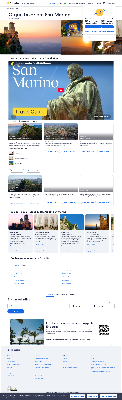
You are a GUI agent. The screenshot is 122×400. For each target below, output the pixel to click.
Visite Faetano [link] (18, 277)
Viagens (98, 3)
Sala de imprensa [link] (11, 370)
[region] (61, 396)
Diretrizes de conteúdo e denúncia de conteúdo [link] (74, 370)
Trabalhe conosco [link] (11, 361)
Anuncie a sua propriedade (77, 3)
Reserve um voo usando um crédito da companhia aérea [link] (102, 367)
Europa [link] (9, 8)
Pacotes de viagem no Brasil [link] (42, 367)
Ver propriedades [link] (14, 251)
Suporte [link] (92, 358)
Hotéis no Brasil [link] (39, 361)
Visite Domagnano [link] (67, 273)
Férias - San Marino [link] (19, 283)
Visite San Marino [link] (66, 283)
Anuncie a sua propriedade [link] (14, 364)
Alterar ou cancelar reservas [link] (97, 361)
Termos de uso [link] (66, 364)
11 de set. (77, 307)
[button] (61, 258)
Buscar (16, 311)
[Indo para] (38, 306)
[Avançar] (113, 233)
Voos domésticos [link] (39, 370)
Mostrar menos (14, 246)
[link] (99, 38)
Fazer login (111, 3)
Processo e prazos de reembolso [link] (98, 364)
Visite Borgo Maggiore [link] (68, 270)
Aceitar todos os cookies (108, 396)
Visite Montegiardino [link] (20, 280)
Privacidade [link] (66, 361)
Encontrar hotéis (33, 171)
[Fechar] (119, 396)
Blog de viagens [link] (39, 378)
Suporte (90, 3)
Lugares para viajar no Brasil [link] (41, 358)
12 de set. (100, 307)
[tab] (17, 265)
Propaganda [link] (10, 373)
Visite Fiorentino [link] (66, 277)
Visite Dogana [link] (18, 273)
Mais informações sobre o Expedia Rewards (99, 31)
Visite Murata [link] (65, 280)
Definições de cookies (77, 396)
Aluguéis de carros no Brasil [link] (41, 373)
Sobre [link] (8, 358)
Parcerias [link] (9, 367)
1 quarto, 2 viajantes (107, 302)
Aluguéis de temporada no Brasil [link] (43, 364)
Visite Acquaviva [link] (18, 270)
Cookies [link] (65, 358)
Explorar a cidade (17, 171)
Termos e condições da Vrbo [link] (70, 367)
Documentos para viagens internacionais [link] (100, 371)
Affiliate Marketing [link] (11, 375)
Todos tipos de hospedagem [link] (42, 375)
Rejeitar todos (92, 396)
